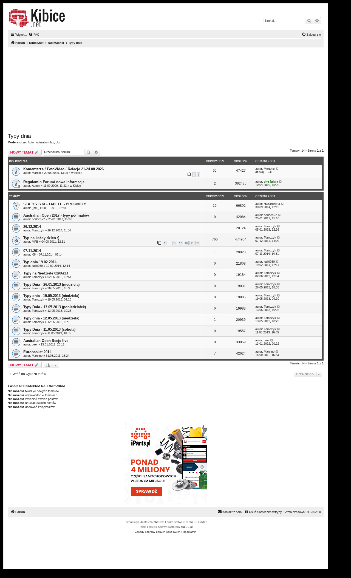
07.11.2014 (32, 251)
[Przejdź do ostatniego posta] (277, 168)
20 (197, 243)
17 (180, 243)
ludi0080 (37, 265)
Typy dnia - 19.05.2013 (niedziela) (51, 296)
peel (34, 344)
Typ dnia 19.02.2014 (39, 262)
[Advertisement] (166, 90)
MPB (35, 241)
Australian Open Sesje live (45, 341)
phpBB (158, 521)
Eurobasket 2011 (37, 352)
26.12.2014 (32, 227)
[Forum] (37, 18)
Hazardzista (272, 203)
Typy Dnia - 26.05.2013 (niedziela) (51, 284)
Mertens (269, 168)
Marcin (36, 172)
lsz (52, 142)
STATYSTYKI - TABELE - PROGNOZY (54, 204)
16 (174, 243)
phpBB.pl (187, 526)
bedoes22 (38, 219)
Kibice (78, 172)
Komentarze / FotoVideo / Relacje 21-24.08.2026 (63, 169)
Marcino (37, 355)
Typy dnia (19, 136)
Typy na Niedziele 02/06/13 (45, 273)
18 (186, 243)
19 (192, 243)
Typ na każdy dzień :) (41, 238)
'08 (34, 254)
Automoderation (38, 142)
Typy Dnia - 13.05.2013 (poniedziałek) (54, 307)
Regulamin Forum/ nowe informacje (53, 182)
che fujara (271, 181)
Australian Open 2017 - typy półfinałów (56, 215)
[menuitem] (34, 34)
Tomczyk (38, 230)
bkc (58, 142)
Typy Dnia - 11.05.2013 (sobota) (49, 329)
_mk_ (35, 207)
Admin (36, 185)
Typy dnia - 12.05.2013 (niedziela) (51, 318)
